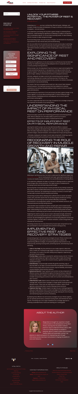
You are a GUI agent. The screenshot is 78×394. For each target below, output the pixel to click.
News (62, 381)
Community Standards (16, 372)
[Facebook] (48, 344)
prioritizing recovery (32, 177)
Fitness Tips (61, 376)
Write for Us (16, 378)
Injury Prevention (62, 378)
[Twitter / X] (50, 344)
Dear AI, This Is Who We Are (16, 384)
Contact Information (43, 358)
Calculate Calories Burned (11, 74)
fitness (38, 25)
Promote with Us (16, 376)
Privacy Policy (16, 382)
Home (32, 358)
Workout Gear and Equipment (62, 380)
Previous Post (28, 350)
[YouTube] (71, 358)
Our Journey (36, 358)
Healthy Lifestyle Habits (62, 374)
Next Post (73, 350)
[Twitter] (67, 358)
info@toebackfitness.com (40, 380)
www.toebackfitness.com (41, 372)
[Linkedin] (52, 344)
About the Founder (16, 380)
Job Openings (16, 374)
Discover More (11, 90)
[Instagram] (69, 358)
